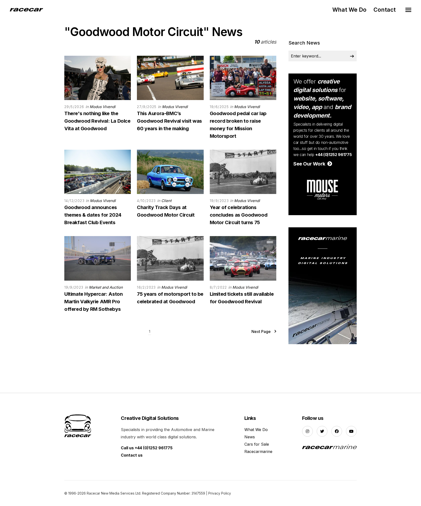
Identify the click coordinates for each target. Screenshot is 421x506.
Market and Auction (106, 287)
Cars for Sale (256, 444)
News (249, 436)
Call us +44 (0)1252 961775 (146, 447)
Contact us (132, 455)
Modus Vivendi (102, 106)
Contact (384, 9)
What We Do (349, 9)
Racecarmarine (258, 451)
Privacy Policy (219, 493)
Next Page (261, 331)
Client (166, 200)
